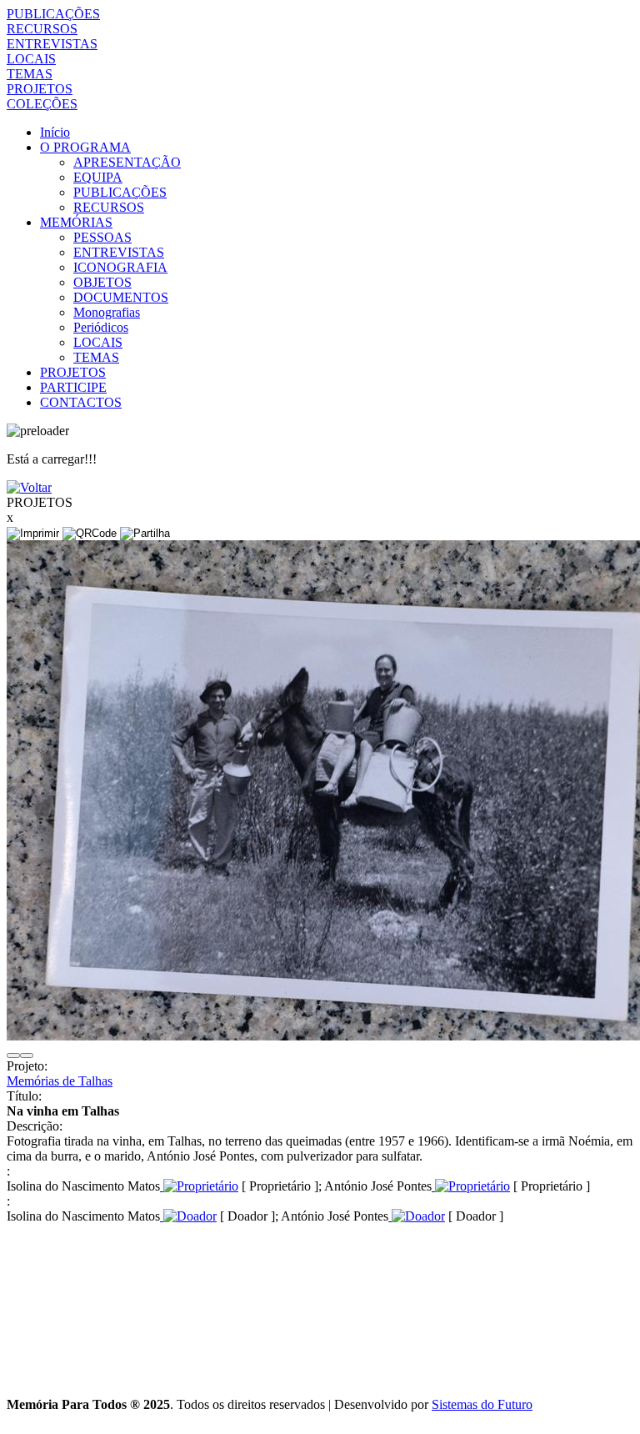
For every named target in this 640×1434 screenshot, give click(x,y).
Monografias (106, 312)
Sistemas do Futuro (482, 1404)
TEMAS (29, 74)
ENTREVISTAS (52, 44)
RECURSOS (42, 29)
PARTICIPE (73, 387)
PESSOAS (102, 237)
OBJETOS (102, 282)
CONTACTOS (81, 402)
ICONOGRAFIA (120, 267)
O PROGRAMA (85, 147)
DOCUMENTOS (120, 297)
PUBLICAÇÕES (53, 14)
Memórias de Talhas (59, 1081)
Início (55, 132)
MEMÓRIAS (76, 222)
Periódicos (100, 327)
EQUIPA (97, 177)
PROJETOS (39, 89)
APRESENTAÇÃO (127, 162)
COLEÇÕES (42, 104)
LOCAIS (31, 59)
